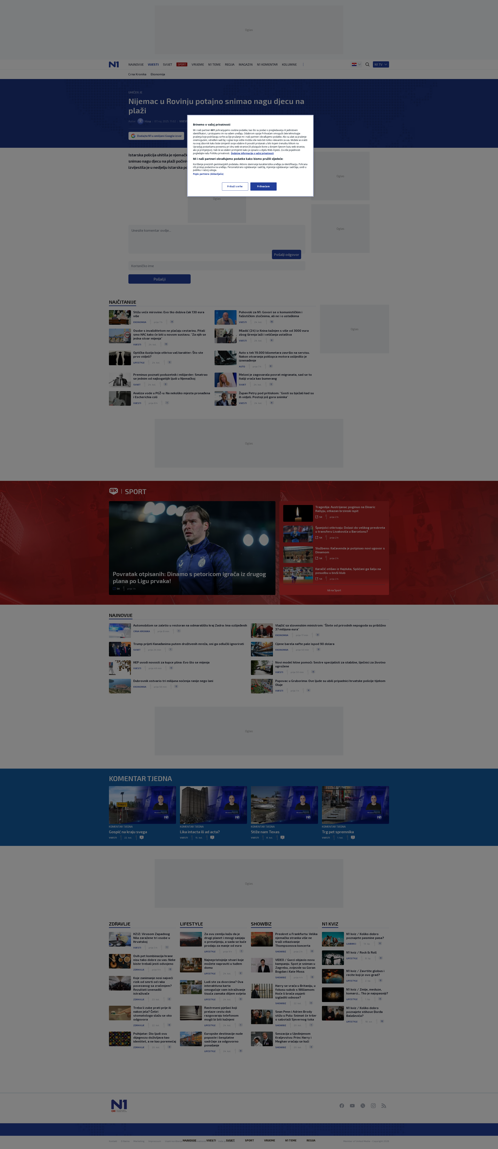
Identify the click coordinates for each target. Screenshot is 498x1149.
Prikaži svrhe (235, 186)
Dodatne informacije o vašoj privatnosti (252, 153)
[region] (250, 156)
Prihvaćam (263, 186)
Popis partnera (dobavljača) (208, 173)
